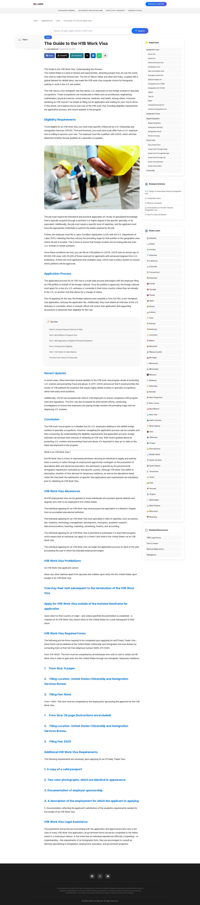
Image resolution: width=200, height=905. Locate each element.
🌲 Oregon (151, 443)
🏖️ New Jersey (153, 403)
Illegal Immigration (153, 118)
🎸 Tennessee (152, 471)
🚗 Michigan (152, 358)
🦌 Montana (152, 380)
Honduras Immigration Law (157, 109)
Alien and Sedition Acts (156, 71)
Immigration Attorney (155, 127)
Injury (48, 37)
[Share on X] (87, 55)
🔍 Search (140, 31)
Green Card (151, 140)
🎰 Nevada (151, 392)
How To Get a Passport (115, 10)
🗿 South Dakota (153, 466)
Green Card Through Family (157, 149)
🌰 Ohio (150, 432)
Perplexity (78, 55)
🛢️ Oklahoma (152, 437)
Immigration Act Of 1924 (156, 88)
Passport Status (135, 10)
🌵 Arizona (151, 249)
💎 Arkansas (152, 255)
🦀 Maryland (152, 346)
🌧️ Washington (153, 500)
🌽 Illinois (151, 306)
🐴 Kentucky (152, 329)
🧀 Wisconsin (152, 511)
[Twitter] (100, 876)
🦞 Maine (150, 341)
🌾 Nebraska (152, 386)
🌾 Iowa (150, 318)
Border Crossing (154, 136)
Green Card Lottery (155, 166)
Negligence (151, 555)
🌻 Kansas (151, 323)
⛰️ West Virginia (153, 506)
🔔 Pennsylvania (153, 449)
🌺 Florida (151, 284)
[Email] (105, 55)
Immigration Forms (153, 114)
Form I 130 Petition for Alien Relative (63, 352)
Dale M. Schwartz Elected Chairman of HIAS (66, 329)
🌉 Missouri (151, 375)
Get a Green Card (154, 145)
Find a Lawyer (152, 543)
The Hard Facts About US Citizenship (63, 358)
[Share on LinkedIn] (93, 55)
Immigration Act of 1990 (156, 84)
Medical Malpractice (155, 549)
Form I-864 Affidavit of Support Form (63, 335)
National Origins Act (155, 79)
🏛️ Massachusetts (154, 352)
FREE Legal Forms (154, 538)
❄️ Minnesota (152, 363)
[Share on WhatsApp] (99, 55)
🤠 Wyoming (152, 517)
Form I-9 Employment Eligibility (61, 346)
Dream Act (152, 54)
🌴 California (152, 261)
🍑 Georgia (151, 289)
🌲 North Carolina (154, 420)
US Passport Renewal (66, 10)
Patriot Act (151, 58)
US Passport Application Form (90, 10)
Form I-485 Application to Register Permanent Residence (70, 341)
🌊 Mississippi (152, 369)
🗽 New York (152, 415)
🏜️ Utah (150, 483)
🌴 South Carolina (154, 460)
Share (51, 55)
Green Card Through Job (157, 157)
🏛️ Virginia (151, 494)
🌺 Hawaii (151, 295)
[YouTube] (107, 876)
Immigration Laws (153, 50)
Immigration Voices (154, 131)
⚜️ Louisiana (152, 335)
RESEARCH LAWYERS (156, 4)
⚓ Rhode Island (153, 454)
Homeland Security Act (156, 105)
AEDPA (150, 92)
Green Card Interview (155, 162)
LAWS (35, 21)
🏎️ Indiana (151, 312)
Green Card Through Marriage (158, 153)
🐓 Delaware (152, 278)
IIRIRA (150, 101)
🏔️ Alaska (151, 244)
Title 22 (150, 96)
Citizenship (151, 170)
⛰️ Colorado (152, 267)
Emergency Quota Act (155, 75)
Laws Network (52, 49)
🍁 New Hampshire (154, 397)
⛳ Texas (150, 477)
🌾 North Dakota (153, 426)
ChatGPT (63, 55)
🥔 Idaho (150, 301)
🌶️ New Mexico (153, 409)
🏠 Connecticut (153, 272)
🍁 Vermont (151, 488)
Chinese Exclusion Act (156, 62)
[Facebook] (92, 876)
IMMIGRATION (47, 21)
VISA (58, 21)
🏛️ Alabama (151, 238)
